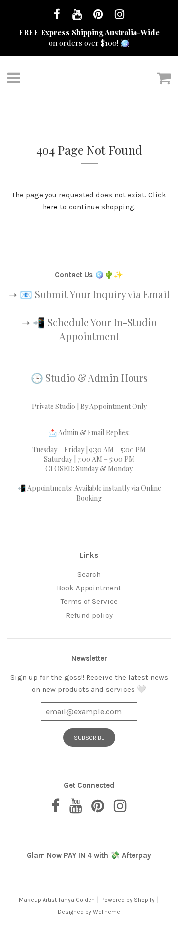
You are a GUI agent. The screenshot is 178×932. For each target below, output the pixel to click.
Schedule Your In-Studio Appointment (102, 329)
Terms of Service (89, 601)
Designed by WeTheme (89, 911)
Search (89, 574)
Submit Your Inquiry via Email (102, 294)
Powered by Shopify (128, 899)
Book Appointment (89, 587)
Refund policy (89, 615)
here (50, 206)
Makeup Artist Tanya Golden (57, 899)
